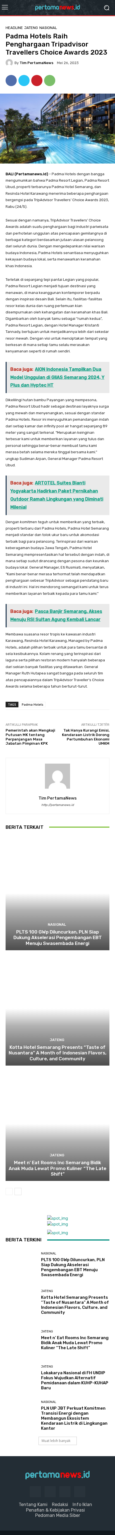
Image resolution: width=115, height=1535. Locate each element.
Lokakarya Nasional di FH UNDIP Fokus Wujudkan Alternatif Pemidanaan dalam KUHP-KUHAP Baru (74, 1380)
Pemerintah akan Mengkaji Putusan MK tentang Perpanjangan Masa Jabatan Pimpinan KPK (30, 736)
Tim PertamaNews (36, 63)
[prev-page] (9, 1191)
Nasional (48, 28)
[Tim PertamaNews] (10, 62)
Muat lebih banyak (56, 1440)
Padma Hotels (32, 704)
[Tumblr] (64, 1491)
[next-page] (18, 1191)
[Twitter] (24, 80)
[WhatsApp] (49, 80)
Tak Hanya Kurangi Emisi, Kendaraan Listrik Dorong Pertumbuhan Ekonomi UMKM (85, 736)
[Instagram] (50, 1491)
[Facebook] (11, 80)
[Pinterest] (36, 80)
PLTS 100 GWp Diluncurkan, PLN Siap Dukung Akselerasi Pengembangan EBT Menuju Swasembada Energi (57, 937)
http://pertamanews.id (57, 805)
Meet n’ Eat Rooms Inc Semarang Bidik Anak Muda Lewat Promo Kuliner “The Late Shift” (57, 1168)
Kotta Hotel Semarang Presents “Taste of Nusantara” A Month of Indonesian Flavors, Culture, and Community (57, 1052)
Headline (14, 28)
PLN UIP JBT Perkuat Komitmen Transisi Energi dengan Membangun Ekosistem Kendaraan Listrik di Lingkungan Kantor (74, 1418)
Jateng (31, 28)
